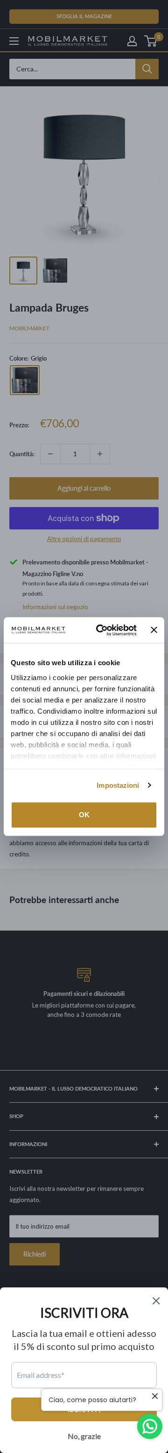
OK (84, 815)
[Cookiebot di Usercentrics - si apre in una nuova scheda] (101, 630)
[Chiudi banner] (154, 630)
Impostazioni (118, 785)
